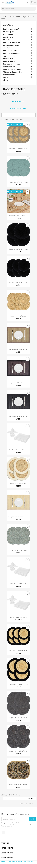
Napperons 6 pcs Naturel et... (18, 149)
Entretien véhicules (10, 51)
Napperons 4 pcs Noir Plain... (18, 249)
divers (5, 80)
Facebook (3, 832)
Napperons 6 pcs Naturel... (18, 316)
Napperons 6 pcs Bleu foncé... (18, 784)
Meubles (6, 40)
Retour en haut (27, 804)
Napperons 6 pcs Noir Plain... (18, 282)
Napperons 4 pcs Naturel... (18, 483)
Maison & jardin (9, 32)
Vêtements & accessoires (12, 72)
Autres (5, 77)
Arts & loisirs (8, 37)
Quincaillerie (8, 34)
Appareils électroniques (12, 69)
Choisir (18, 115)
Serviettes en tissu (18, 108)
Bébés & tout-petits (10, 61)
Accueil (8, 24)
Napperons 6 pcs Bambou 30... (18, 349)
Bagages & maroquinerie (12, 53)
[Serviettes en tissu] (18, 106)
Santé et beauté (9, 75)
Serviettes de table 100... (18, 617)
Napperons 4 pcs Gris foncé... (18, 717)
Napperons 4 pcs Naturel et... (18, 684)
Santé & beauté (9, 67)
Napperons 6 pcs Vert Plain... (18, 182)
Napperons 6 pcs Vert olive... (18, 550)
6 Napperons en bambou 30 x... (18, 517)
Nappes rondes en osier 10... (18, 215)
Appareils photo (9, 56)
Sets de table (18, 101)
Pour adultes (8, 59)
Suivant (31, 798)
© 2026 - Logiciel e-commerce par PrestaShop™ (18, 861)
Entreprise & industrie (11, 43)
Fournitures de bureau (11, 64)
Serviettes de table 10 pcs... (18, 584)
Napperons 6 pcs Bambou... (18, 383)
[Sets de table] (18, 99)
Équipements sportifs (11, 29)
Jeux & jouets (8, 48)
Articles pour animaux (11, 45)
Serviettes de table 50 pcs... (18, 450)
